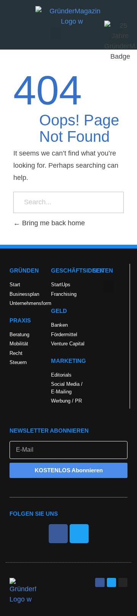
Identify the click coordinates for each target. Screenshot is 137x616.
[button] (55, 33)
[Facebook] (58, 533)
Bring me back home (52, 223)
